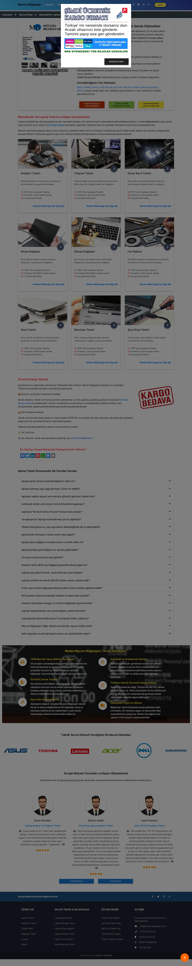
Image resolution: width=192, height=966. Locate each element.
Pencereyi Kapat (116, 61)
